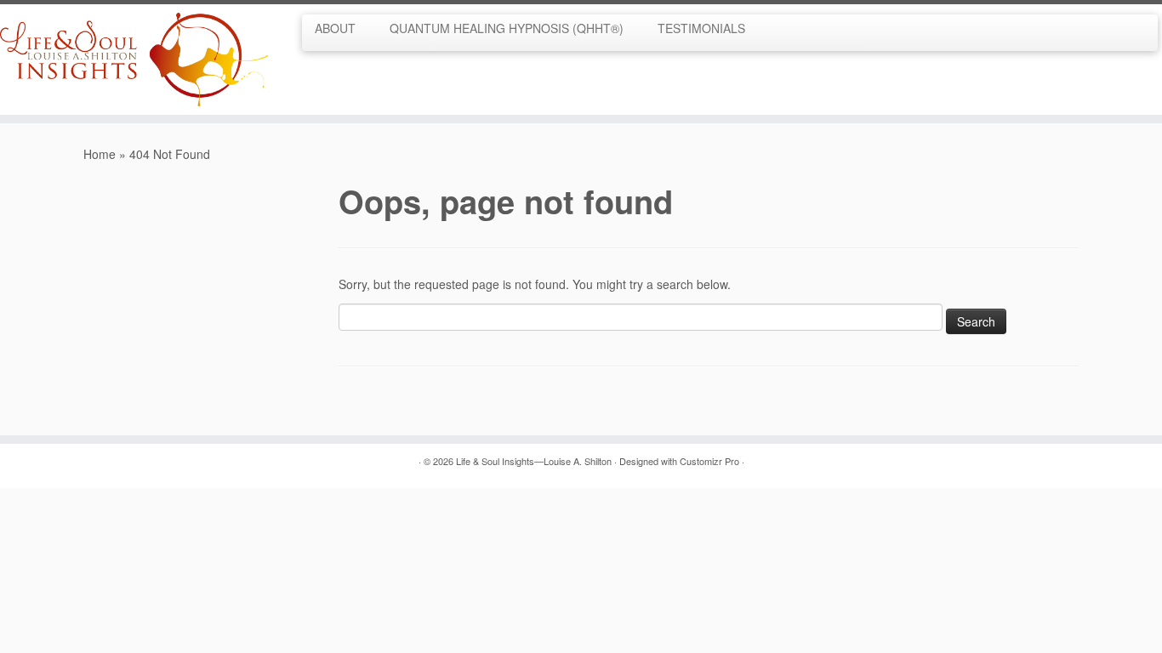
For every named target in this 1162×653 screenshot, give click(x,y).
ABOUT (335, 28)
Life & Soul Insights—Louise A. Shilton (534, 461)
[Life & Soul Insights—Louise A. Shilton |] (134, 59)
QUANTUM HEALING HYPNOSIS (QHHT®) (507, 28)
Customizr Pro (709, 461)
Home (99, 153)
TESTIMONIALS (701, 28)
